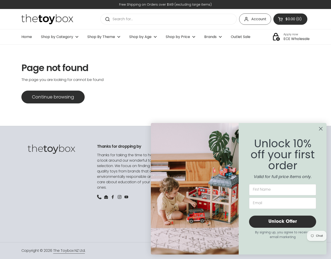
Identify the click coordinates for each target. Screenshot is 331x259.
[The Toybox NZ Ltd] (47, 19)
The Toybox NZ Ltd (69, 250)
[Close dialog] (321, 129)
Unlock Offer (282, 221)
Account (258, 19)
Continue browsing (53, 97)
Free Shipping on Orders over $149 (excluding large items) (165, 4)
